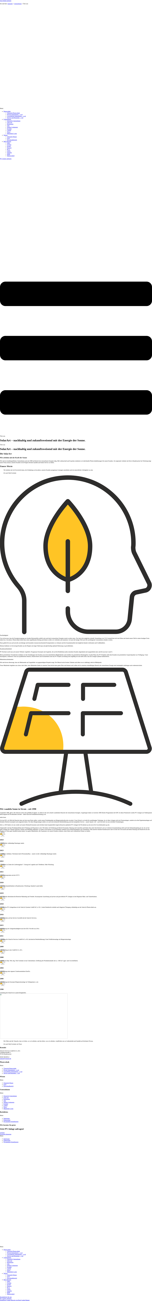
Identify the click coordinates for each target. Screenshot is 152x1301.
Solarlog (9, 152)
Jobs (8, 125)
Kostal (9, 146)
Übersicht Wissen (12, 136)
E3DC (9, 151)
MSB (8, 154)
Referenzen (10, 124)
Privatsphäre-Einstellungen (11, 1121)
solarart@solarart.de (5, 1058)
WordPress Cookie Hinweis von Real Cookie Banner (15, 1300)
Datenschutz (7, 1120)
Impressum (7, 1118)
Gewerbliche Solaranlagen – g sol (16, 116)
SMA (8, 143)
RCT (8, 149)
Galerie (9, 130)
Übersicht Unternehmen (13, 121)
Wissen (5, 135)
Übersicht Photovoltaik (13, 113)
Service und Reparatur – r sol (15, 117)
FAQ (8, 138)
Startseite (10, 3)
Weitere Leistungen (12, 127)
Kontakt (9, 129)
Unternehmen (18, 3)
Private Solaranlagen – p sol (15, 114)
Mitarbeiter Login (12, 133)
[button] (76, 108)
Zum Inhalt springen (5, 0)
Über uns (9, 122)
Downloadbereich (12, 140)
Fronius (9, 144)
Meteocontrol (10, 155)
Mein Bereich (7, 141)
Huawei (9, 148)
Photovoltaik (7, 111)
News (8, 132)
